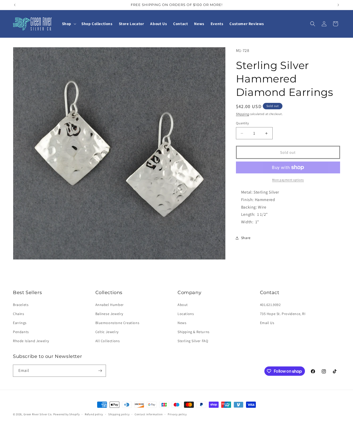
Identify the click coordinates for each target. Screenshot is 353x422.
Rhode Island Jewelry (31, 341)
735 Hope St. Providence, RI (283, 313)
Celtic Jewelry (107, 331)
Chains (18, 313)
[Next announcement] (338, 5)
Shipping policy (119, 414)
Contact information (149, 414)
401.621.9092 (270, 304)
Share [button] (246, 237)
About (183, 304)
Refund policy (94, 414)
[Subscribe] (100, 371)
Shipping (242, 114)
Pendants (21, 331)
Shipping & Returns (194, 331)
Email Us (267, 322)
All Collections (107, 341)
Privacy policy (177, 414)
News (182, 322)
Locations (186, 313)
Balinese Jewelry (109, 313)
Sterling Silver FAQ (193, 341)
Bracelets (20, 304)
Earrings (20, 322)
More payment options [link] (288, 180)
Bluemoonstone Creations (117, 322)
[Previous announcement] (14, 5)
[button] (68, 23)
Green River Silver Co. (38, 414)
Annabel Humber (109, 304)
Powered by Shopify (66, 414)
